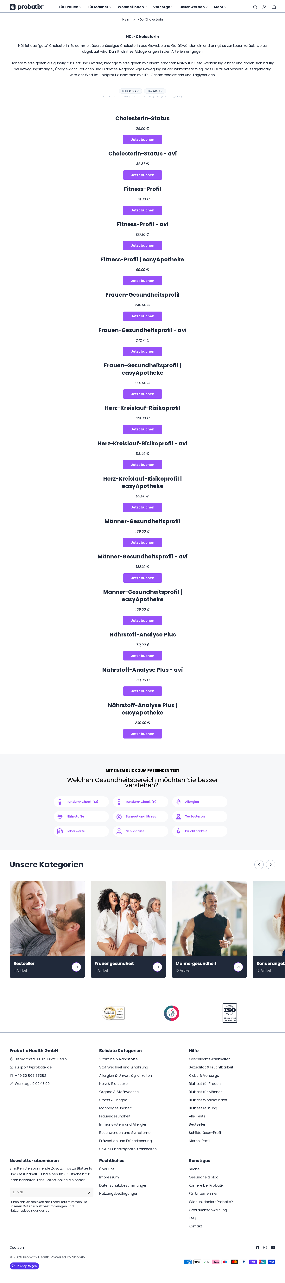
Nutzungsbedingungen (118, 1193)
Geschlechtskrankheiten (210, 1059)
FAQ (192, 1218)
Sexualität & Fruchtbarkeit (211, 1067)
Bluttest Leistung (203, 1108)
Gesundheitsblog (203, 1177)
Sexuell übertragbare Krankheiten (128, 1148)
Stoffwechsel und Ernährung (123, 1067)
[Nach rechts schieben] (270, 864)
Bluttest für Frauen (205, 1083)
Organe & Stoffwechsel (119, 1091)
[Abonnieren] (89, 1192)
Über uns (107, 1169)
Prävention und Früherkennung (125, 1140)
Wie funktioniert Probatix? (211, 1201)
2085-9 (130, 91)
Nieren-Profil (199, 1140)
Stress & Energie (113, 1100)
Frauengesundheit (114, 1116)
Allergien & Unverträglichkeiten (125, 1075)
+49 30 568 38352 (30, 1075)
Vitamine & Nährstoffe (118, 1059)
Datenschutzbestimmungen (123, 1185)
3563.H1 (155, 91)
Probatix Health (36, 1257)
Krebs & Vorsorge (204, 1075)
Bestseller (197, 1124)
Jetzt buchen (142, 139)
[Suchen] (255, 7)
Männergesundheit (115, 1108)
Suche (194, 1169)
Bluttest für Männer (205, 1091)
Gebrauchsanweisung (208, 1209)
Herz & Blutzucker (114, 1083)
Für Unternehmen (203, 1193)
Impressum (109, 1177)
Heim (126, 19)
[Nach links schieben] (259, 864)
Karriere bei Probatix (206, 1185)
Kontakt (195, 1226)
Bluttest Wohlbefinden (208, 1100)
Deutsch (17, 1247)
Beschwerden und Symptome (124, 1132)
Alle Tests (197, 1116)
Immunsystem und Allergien (123, 1124)
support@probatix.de (33, 1067)
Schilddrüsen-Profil (205, 1132)
